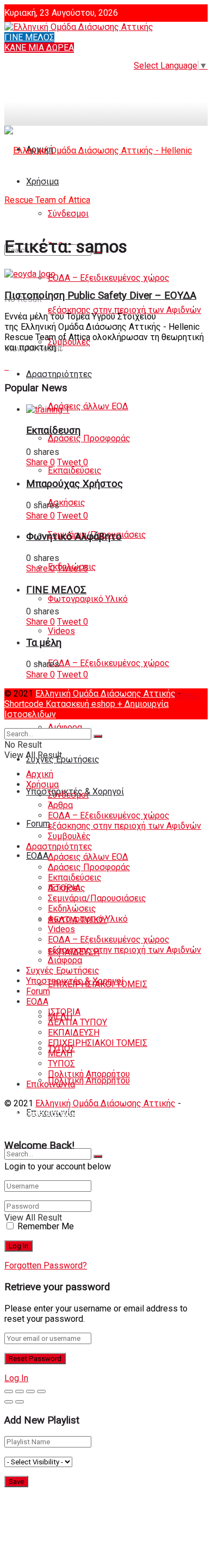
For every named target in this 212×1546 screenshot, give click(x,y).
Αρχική (39, 774)
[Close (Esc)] (8, 1391)
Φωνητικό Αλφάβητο (74, 537)
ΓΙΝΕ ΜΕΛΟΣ (29, 37)
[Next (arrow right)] (19, 1401)
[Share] (19, 1391)
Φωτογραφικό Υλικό (88, 599)
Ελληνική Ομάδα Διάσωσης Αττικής (105, 693)
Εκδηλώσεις (72, 908)
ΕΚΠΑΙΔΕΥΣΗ (73, 1032)
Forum (38, 823)
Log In (16, 1378)
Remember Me (45, 1226)
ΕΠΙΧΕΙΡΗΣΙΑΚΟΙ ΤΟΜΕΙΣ (97, 1043)
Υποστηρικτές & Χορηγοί (75, 981)
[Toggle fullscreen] (30, 1391)
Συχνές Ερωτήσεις (62, 759)
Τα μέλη (43, 643)
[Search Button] (97, 1156)
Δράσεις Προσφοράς (89, 438)
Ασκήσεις (66, 502)
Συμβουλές (69, 836)
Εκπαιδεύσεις (75, 470)
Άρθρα (60, 805)
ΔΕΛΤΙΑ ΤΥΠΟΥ (77, 1022)
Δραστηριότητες (59, 374)
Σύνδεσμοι (68, 795)
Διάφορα (65, 727)
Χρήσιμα (42, 784)
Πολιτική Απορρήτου (89, 1080)
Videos (61, 631)
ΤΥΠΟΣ (61, 1063)
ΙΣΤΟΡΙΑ (64, 1012)
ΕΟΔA (37, 856)
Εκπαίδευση (53, 430)
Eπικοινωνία (50, 1084)
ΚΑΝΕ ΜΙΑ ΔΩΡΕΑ (39, 47)
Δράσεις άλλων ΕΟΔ (88, 406)
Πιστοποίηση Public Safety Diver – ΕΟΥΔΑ (100, 295)
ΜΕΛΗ (60, 1053)
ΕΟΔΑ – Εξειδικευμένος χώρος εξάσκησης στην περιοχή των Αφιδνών (124, 820)
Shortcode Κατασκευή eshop (60, 704)
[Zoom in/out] (41, 1391)
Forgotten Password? (45, 1265)
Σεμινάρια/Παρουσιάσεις (97, 898)
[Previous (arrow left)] (8, 1401)
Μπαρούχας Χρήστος (74, 484)
